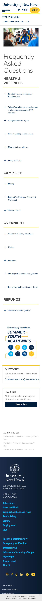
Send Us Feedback (7, 585)
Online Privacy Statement (9, 589)
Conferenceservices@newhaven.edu (22, 379)
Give (5, 530)
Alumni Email (9, 561)
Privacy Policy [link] (21, 598)
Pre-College (22, 22)
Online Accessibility (8, 593)
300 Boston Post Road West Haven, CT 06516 (14, 487)
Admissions (8, 22)
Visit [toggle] (24, 10)
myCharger (8, 556)
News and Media (11, 507)
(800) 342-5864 (10, 497)
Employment (9, 525)
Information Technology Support (19, 552)
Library (6, 521)
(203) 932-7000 (10, 494)
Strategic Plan (10, 548)
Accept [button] (33, 598)
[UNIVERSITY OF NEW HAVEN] (21, 472)
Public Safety (9, 516)
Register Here (21, 404)
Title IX (6, 565)
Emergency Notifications (15, 543)
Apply (35, 10)
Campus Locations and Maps (17, 512)
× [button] (40, 595)
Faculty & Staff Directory (15, 539)
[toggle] (19, 9)
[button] (6, 11)
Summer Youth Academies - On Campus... (19, 449)
